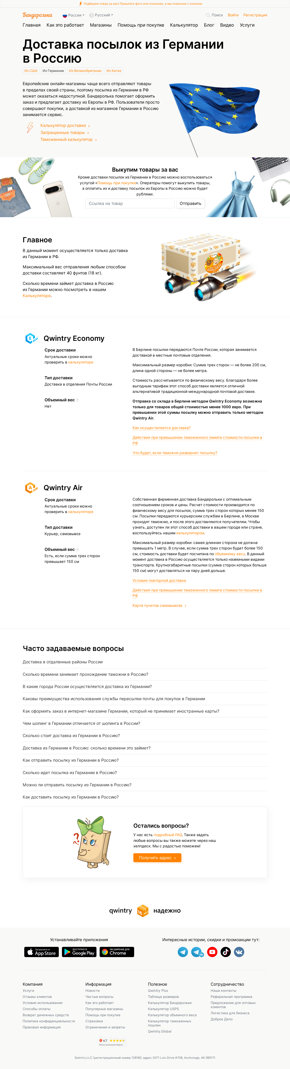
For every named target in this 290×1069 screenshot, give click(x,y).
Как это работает (65, 25)
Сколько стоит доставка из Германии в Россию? (71, 735)
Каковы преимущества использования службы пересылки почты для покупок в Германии (114, 698)
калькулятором (190, 533)
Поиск (217, 15)
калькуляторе (80, 362)
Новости (92, 990)
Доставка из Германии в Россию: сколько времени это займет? (87, 748)
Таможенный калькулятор (66, 139)
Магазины (101, 25)
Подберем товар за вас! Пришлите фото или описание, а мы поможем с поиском (142, 4)
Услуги (247, 25)
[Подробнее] (77, 399)
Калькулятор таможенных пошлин (169, 1023)
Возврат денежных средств (46, 1015)
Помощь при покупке (141, 25)
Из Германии (53, 71)
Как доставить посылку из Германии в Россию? (71, 797)
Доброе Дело (222, 1019)
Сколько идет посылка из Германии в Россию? (70, 772)
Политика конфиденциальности (49, 1021)
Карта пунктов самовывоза (157, 605)
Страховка (94, 1021)
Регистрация (255, 15)
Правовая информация (42, 1027)
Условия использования (43, 1003)
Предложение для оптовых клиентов (233, 1005)
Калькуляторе (37, 295)
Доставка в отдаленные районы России (63, 661)
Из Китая (114, 71)
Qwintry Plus (158, 990)
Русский (102, 15)
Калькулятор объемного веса (172, 1015)
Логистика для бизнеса (230, 1013)
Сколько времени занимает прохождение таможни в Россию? (85, 674)
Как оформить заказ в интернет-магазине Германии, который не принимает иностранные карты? (121, 711)
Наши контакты (223, 990)
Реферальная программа (231, 997)
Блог (209, 25)
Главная (32, 25)
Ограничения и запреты (105, 1027)
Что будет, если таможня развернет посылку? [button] (175, 453)
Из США (30, 71)
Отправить (190, 203)
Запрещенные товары (62, 132)
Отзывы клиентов (37, 997)
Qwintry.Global (159, 1031)
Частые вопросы (99, 997)
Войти (233, 15)
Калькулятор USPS (163, 1009)
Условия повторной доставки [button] (159, 580)
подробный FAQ (168, 835)
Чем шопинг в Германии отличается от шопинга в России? (81, 723)
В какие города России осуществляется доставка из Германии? (87, 686)
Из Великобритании (85, 71)
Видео (227, 25)
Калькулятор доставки (63, 125)
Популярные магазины (104, 1009)
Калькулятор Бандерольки (170, 1003)
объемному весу (230, 554)
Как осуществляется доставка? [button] (162, 428)
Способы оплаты (37, 1009)
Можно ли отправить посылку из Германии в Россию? (77, 784)
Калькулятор (184, 25)
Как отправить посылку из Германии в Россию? (71, 760)
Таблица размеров (163, 997)
